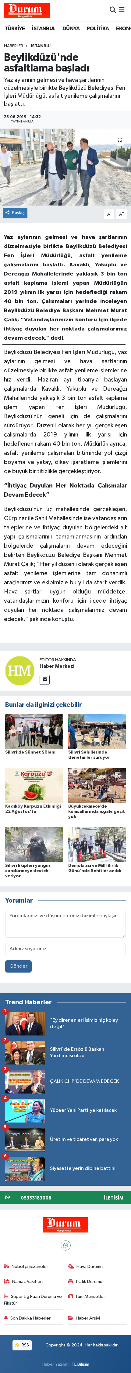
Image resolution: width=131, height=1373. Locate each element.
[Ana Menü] (122, 10)
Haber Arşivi (88, 1318)
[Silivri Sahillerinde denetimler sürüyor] (97, 731)
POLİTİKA (98, 28)
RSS (25, 1345)
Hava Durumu (89, 1266)
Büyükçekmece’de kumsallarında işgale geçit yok (96, 811)
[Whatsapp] (66, 1245)
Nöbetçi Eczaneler (30, 1266)
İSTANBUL (43, 28)
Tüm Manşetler (90, 1296)
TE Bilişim (80, 1364)
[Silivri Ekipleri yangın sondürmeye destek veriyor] (34, 844)
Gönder (18, 966)
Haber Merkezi (57, 666)
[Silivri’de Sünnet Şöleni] (34, 731)
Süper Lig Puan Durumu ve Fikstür (33, 1299)
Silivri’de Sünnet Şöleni (30, 752)
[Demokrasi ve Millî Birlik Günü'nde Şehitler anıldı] (97, 844)
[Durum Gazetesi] (27, 10)
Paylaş (18, 212)
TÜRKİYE (15, 28)
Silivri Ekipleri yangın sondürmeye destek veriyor (27, 871)
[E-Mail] (45, 680)
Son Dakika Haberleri (30, 1318)
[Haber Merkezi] (19, 670)
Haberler (13, 46)
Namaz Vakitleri (27, 1281)
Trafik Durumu (88, 1281)
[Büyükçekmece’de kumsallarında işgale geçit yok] (97, 785)
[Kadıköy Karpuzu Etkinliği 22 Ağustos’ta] (34, 785)
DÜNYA (71, 28)
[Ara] (113, 10)
